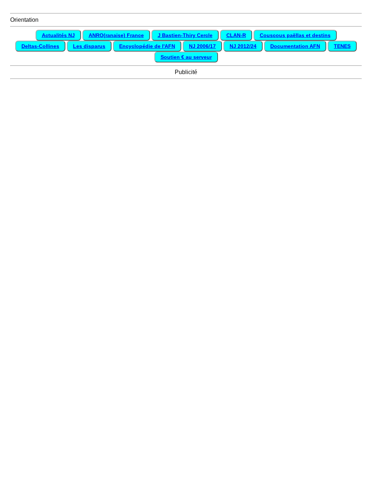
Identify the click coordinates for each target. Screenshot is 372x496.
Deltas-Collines (40, 46)
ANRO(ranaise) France (116, 35)
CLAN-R (236, 35)
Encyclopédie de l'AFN (147, 46)
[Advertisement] (186, 100)
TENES (342, 46)
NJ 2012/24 (243, 46)
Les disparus (89, 46)
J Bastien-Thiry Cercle (185, 35)
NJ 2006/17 (202, 46)
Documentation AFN (295, 46)
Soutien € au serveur (186, 57)
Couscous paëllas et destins (295, 35)
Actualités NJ (58, 35)
